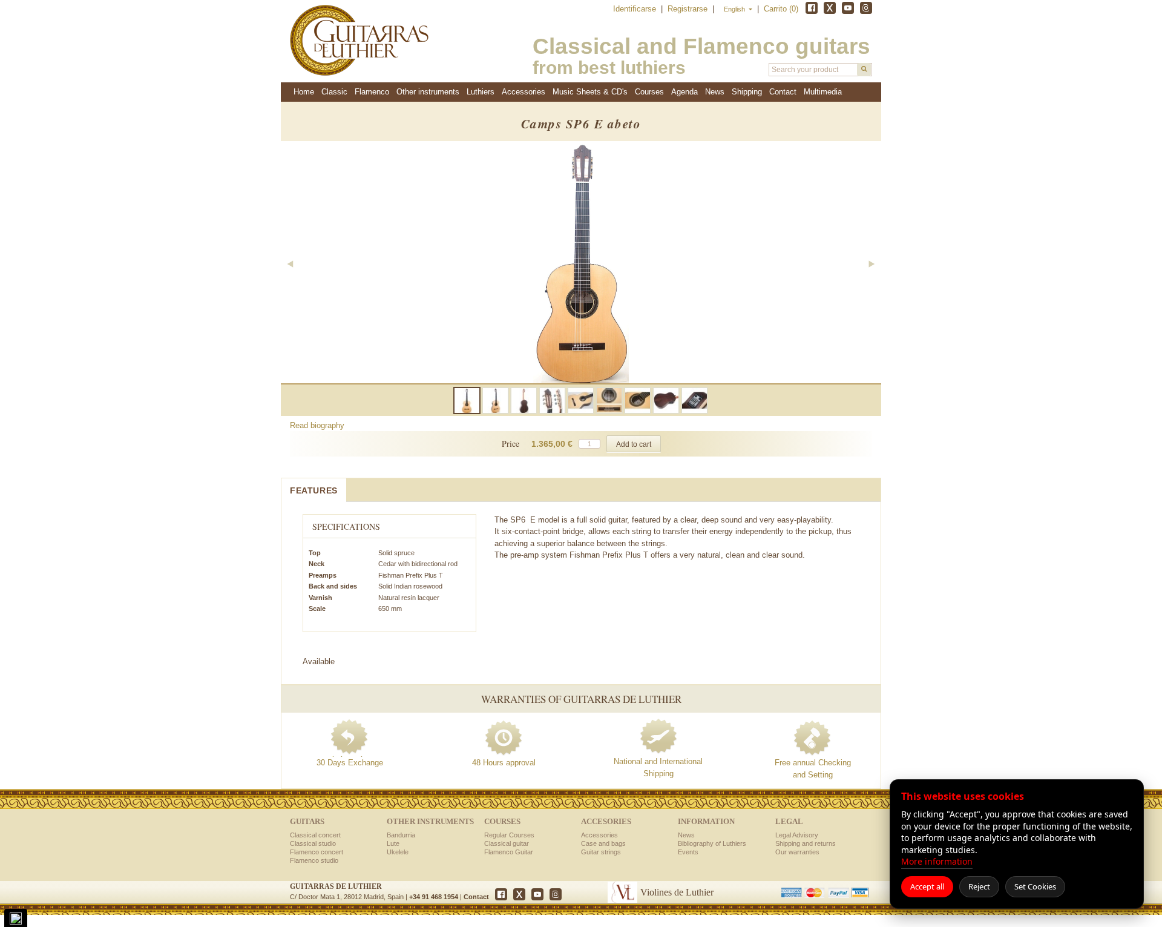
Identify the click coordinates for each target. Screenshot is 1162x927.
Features (314, 490)
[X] (830, 8)
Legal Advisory (796, 835)
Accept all (927, 886)
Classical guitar (506, 843)
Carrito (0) (781, 8)
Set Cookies (1035, 886)
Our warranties (797, 852)
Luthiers (480, 91)
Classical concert (315, 835)
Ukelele (398, 852)
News (714, 91)
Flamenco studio (314, 860)
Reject (979, 886)
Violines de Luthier (677, 892)
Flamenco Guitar (508, 852)
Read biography (317, 425)
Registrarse (689, 8)
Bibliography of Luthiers (712, 843)
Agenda (684, 91)
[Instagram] (866, 8)
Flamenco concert (316, 852)
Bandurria (401, 835)
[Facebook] (812, 8)
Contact (476, 896)
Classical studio (313, 843)
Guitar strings (601, 852)
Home (304, 91)
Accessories (599, 835)
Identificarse (635, 8)
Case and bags (603, 843)
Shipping (747, 91)
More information (937, 861)
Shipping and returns (805, 843)
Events (688, 852)
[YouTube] (848, 8)
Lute (393, 843)
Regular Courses (509, 835)
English (735, 9)
